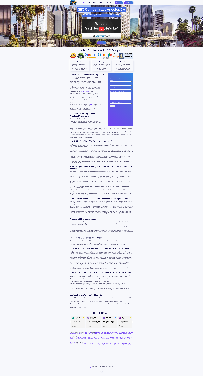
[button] (132, 322)
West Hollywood (79, 337)
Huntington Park (101, 334)
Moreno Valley (87, 338)
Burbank (81, 333)
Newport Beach (78, 346)
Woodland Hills (89, 337)
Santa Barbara (84, 339)
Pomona (76, 339)
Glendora (78, 334)
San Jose (98, 337)
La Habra (81, 344)
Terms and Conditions (94, 367)
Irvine (78, 344)
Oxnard (95, 338)
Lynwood (71, 336)
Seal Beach (102, 346)
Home (84, 2)
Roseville (128, 338)
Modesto (82, 338)
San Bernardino (77, 338)
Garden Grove (127, 343)
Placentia (87, 346)
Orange (83, 346)
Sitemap (111, 367)
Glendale (74, 334)
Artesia (115, 332)
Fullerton (122, 343)
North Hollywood (102, 336)
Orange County (73, 342)
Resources (94, 2)
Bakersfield (121, 337)
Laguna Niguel (107, 344)
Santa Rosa (99, 338)
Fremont (71, 338)
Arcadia (100, 332)
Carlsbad (94, 339)
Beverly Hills (77, 333)
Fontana (91, 338)
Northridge (108, 336)
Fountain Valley (117, 343)
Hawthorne (88, 334)
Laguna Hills (101, 344)
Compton (113, 333)
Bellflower (131, 332)
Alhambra (104, 332)
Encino (71, 334)
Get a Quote (101, 43)
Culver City (120, 333)
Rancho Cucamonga (106, 338)
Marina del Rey (87, 336)
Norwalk (112, 336)
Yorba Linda (110, 346)
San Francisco (103, 337)
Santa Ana (97, 346)
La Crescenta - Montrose (114, 334)
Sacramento (112, 337)
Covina (116, 333)
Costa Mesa (97, 343)
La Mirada (121, 334)
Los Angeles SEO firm (85, 91)
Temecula (90, 339)
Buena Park (78, 343)
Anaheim (71, 343)
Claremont (108, 333)
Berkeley (97, 339)
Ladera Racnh (90, 344)
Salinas (116, 338)
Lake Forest (119, 344)
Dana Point (105, 343)
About (88, 2)
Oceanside (112, 338)
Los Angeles (89, 104)
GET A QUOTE (118, 2)
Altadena (97, 332)
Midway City (129, 344)
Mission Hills (92, 336)
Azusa (122, 332)
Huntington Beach (73, 344)
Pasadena (116, 336)
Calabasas (86, 333)
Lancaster (131, 334)
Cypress (101, 343)
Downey (124, 333)
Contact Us (101, 2)
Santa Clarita (121, 336)
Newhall (97, 336)
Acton (113, 332)
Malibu (75, 336)
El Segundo (128, 333)
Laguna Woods (113, 344)
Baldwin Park (125, 332)
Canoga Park (90, 333)
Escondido (72, 339)
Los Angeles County (87, 332)
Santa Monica (127, 336)
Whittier (84, 337)
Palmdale (73, 337)
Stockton (125, 337)
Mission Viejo (72, 346)
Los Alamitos (124, 344)
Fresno (108, 337)
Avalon (119, 332)
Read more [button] (74, 326)
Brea (74, 343)
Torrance (101, 339)
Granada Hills (83, 334)
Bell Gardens (72, 333)
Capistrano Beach (84, 343)
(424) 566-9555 (129, 2)
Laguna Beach (96, 344)
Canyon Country (97, 333)
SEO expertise (76, 80)
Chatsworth (103, 333)
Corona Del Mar (91, 343)
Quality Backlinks (109, 2)
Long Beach (126, 334)
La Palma (85, 344)
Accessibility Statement (104, 367)
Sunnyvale (124, 338)
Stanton (106, 346)
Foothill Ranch (111, 343)
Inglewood (107, 334)
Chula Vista (129, 337)
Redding (79, 339)
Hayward (120, 338)
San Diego (94, 337)
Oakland (116, 337)
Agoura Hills (109, 332)
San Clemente (92, 346)
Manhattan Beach (80, 336)
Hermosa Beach (94, 334)
